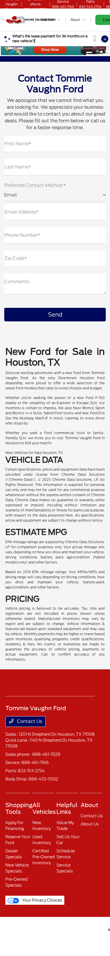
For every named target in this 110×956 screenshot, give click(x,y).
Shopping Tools (18, 808)
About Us (90, 824)
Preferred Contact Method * (35, 185)
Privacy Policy (27, 929)
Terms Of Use (40, 929)
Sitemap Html (71, 929)
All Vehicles (44, 808)
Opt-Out (100, 929)
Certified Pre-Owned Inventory (43, 857)
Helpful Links (66, 808)
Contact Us (29, 721)
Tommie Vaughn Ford (12, 929)
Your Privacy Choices (41, 900)
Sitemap (54, 929)
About (89, 805)
